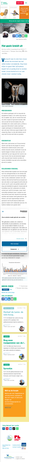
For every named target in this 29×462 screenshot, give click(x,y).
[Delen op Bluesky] (17, 35)
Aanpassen (13, 249)
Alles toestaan (15, 243)
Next (27, 14)
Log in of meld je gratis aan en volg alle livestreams (24, 11)
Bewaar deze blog (16, 51)
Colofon (19, 447)
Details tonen (20, 238)
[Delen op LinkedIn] (20, 35)
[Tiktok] (14, 428)
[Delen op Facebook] (14, 35)
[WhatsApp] (17, 428)
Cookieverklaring (16, 445)
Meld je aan (8, 407)
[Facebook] (3, 428)
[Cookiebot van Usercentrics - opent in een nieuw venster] (20, 211)
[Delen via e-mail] (23, 35)
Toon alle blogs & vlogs (9, 25)
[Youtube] (7, 428)
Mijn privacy (5, 448)
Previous (2, 14)
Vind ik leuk (23, 286)
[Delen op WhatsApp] (26, 35)
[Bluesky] (10, 428)
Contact (14, 447)
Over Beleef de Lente (6, 445)
